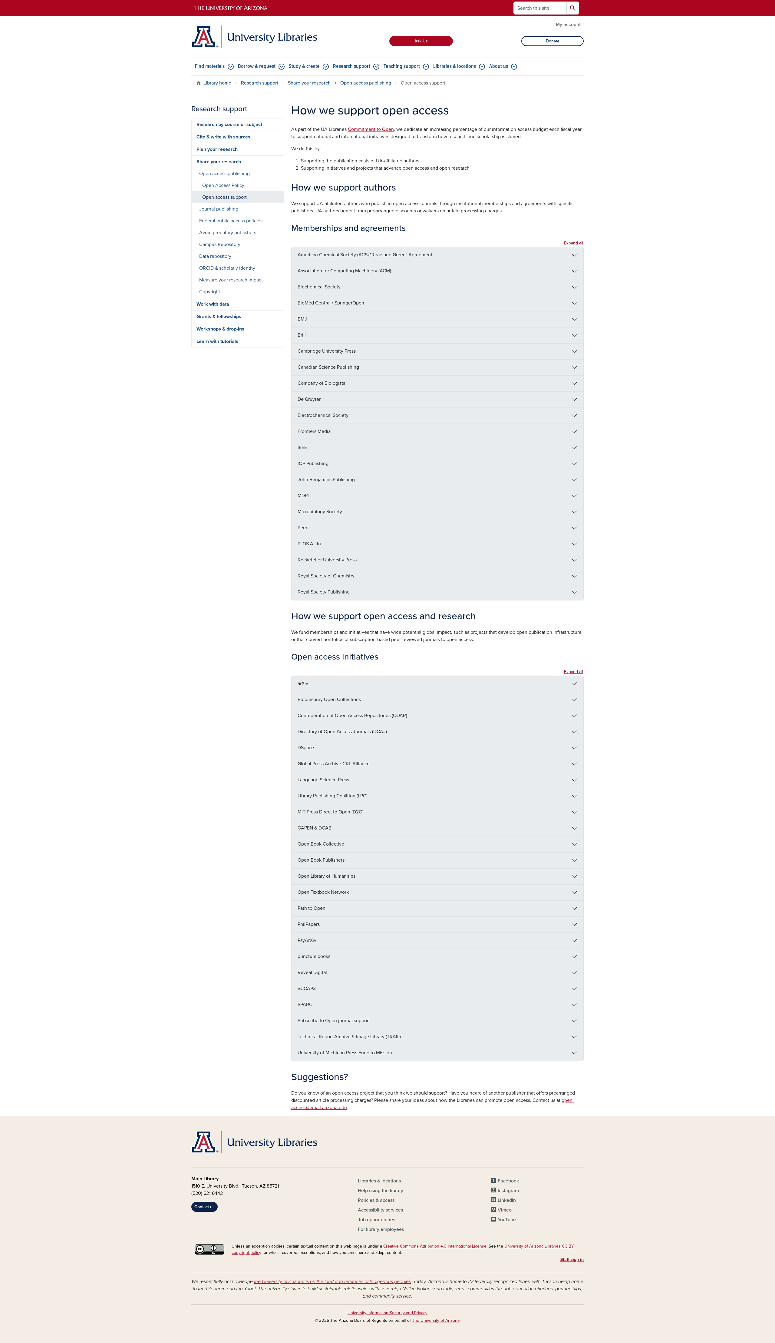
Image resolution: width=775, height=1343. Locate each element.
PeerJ (304, 528)
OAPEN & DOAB (314, 828)
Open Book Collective (321, 844)
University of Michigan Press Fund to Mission (345, 1053)
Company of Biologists (321, 383)
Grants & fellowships (218, 317)
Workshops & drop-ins (220, 329)
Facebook (508, 1181)
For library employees (381, 1229)
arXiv (303, 683)
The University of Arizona (436, 1320)
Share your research (309, 83)
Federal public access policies (230, 221)
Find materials (210, 66)
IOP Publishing (313, 463)
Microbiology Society (320, 512)
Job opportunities (376, 1220)
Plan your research (217, 149)
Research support (351, 66)
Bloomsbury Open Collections (329, 699)
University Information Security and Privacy (387, 1312)
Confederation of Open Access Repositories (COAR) (352, 716)
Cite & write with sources (223, 137)
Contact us (204, 1206)
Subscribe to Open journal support (334, 1021)
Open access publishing (365, 83)
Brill (302, 335)
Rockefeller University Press (327, 560)
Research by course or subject (229, 124)
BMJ (302, 319)
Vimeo (505, 1210)
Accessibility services (380, 1210)
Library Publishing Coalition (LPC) (333, 796)
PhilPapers (309, 924)
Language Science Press (323, 780)
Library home (217, 83)
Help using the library (380, 1191)
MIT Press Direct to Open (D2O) (331, 812)
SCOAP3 (307, 989)
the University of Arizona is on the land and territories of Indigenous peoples (332, 1281)
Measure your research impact (231, 280)
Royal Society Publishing (324, 592)
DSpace (306, 748)
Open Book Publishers (321, 860)
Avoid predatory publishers (227, 233)
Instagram (508, 1191)
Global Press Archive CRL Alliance (334, 764)
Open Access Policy (223, 185)
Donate (552, 41)
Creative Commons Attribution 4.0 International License (434, 1246)
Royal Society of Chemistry (326, 576)
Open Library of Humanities (326, 876)
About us (498, 66)
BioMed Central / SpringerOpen (331, 303)
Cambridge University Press (327, 351)
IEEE (302, 447)
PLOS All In (309, 544)
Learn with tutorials (217, 341)
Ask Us (421, 41)
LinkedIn (507, 1200)
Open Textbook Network (323, 892)
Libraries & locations (454, 66)
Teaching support (402, 66)
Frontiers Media (314, 431)
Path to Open (311, 908)
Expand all (573, 243)
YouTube (507, 1220)
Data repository (215, 256)
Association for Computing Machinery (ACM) (344, 271)
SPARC (305, 1005)
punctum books (314, 956)
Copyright (209, 292)
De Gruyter (309, 399)
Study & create (304, 66)
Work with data (212, 304)
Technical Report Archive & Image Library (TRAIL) (349, 1037)
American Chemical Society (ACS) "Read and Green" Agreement (365, 255)
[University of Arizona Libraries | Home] (254, 36)
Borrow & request (256, 66)
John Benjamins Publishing (326, 480)
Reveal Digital (312, 972)
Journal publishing (218, 209)
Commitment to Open (371, 129)
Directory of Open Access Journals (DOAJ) (342, 732)
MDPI (303, 496)
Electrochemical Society (323, 415)
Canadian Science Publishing (328, 367)
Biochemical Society (319, 287)
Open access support (224, 197)
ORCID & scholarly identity (227, 268)
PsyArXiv (307, 940)
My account (568, 25)
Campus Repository (219, 244)
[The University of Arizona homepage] (231, 8)
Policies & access (376, 1200)
